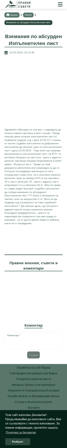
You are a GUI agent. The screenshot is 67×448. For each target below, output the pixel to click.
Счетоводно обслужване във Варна (33, 373)
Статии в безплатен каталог (33, 402)
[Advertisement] (33, 91)
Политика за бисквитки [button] (21, 432)
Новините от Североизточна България (33, 390)
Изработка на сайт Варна (33, 367)
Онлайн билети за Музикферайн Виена (33, 396)
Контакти (33, 407)
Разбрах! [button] (17, 441)
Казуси (28, 15)
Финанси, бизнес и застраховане (33, 384)
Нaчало (14, 15)
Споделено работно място (33, 378)
